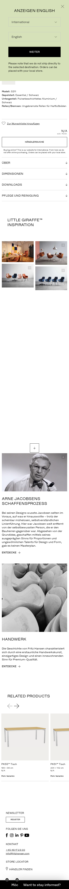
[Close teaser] (7, 879)
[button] (42, 885)
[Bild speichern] (29, 245)
